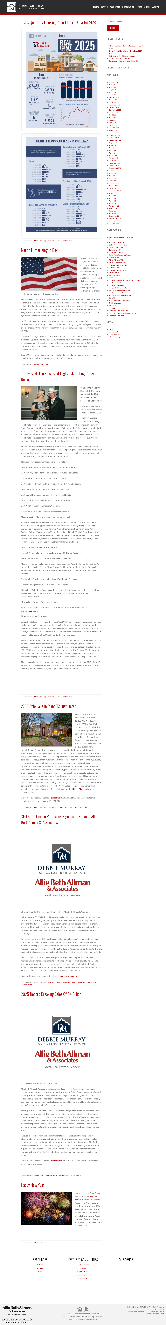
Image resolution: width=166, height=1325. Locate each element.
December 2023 (114, 160)
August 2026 (113, 82)
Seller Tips (112, 298)
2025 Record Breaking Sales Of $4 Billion (51, 994)
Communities (143, 7)
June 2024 (112, 148)
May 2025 (112, 120)
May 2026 (112, 90)
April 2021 (112, 221)
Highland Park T (114, 268)
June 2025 (112, 117)
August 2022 (113, 193)
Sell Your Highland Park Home (119, 290)
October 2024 (114, 138)
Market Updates (114, 275)
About (155, 7)
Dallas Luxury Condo (64, 982)
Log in (111, 329)
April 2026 (112, 92)
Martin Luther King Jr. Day (39, 250)
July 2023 (112, 173)
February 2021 (114, 224)
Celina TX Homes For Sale (118, 245)
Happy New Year (32, 1185)
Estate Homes (92, 982)
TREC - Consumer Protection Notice (83, 1313)
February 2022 (114, 206)
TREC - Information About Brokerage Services (83, 1316)
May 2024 (112, 150)
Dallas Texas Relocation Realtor (59, 1175)
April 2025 (112, 123)
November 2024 (114, 135)
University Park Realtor (117, 316)
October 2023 (114, 166)
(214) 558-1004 (157, 1313)
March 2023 (113, 181)
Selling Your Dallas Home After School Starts (124, 61)
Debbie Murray (56, 797)
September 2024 (115, 140)
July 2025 (112, 115)
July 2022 (112, 196)
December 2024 (114, 133)
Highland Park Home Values (118, 265)
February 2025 (114, 128)
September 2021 (115, 219)
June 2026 (112, 87)
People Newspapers (68, 976)
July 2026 (112, 85)
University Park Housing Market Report (123, 313)
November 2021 (114, 213)
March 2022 (113, 203)
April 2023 (112, 178)
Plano (86, 807)
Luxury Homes (78, 807)
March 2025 (113, 125)
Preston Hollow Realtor (117, 285)
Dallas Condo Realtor (116, 247)
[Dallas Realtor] (25, 6)
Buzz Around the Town (64, 241)
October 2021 (114, 216)
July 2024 (112, 145)
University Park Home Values (119, 310)
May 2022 (112, 198)
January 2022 (113, 208)
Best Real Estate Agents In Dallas (43, 241)
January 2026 (113, 100)
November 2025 (114, 105)
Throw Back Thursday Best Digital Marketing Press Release (57, 376)
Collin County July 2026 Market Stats (122, 56)
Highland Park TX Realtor (118, 270)
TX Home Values (115, 303)
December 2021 (114, 211)
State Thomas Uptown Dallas (119, 300)
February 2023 (114, 183)
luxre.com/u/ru (31, 611)
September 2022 (115, 191)
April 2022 (112, 201)
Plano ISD (77, 789)
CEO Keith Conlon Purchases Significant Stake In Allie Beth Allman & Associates (59, 819)
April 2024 (112, 153)
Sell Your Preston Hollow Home (120, 293)
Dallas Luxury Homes (79, 982)
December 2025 (114, 102)
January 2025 (113, 130)
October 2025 (114, 107)
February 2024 (114, 158)
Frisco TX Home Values (117, 260)
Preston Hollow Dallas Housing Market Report (125, 280)
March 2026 (113, 95)
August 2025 (113, 112)
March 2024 (113, 155)
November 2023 (114, 163)
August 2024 (113, 143)
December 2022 (114, 188)
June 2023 (112, 176)
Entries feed (113, 332)
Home (96, 7)
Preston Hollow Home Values (119, 283)
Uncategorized (114, 308)
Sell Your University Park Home (120, 295)
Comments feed (114, 334)
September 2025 (115, 110)
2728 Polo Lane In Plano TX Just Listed (48, 706)
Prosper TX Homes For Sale (118, 288)
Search (104, 7)
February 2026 (114, 97)
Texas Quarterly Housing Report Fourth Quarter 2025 (59, 22)
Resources (115, 7)
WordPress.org (114, 337)
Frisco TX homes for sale (117, 263)
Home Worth (128, 7)
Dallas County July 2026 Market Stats (122, 58)
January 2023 (113, 186)
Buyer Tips (35, 982)
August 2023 (113, 170)
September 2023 (115, 168)
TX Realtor (113, 305)
